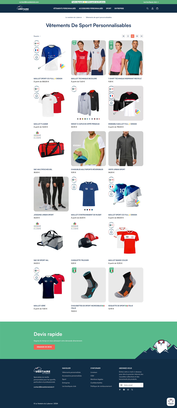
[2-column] (128, 36)
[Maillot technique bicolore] (88, 57)
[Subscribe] (141, 385)
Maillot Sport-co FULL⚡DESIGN (48, 79)
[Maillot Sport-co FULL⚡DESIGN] (51, 57)
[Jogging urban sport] (51, 194)
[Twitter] (132, 389)
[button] (157, 8)
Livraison (94, 372)
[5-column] (141, 36)
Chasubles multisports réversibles (87, 169)
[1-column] (123, 36)
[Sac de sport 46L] (51, 239)
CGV (92, 376)
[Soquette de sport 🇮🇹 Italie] (125, 284)
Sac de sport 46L (41, 260)
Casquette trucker (80, 260)
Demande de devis (44, 347)
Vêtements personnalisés (64, 8)
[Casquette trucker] (88, 239)
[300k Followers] (124, 389)
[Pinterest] (120, 389)
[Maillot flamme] (51, 103)
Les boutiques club (69, 386)
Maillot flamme (41, 124)
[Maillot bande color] (125, 239)
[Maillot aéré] (51, 284)
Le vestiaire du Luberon (73, 17)
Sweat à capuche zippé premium (85, 124)
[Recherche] (147, 8)
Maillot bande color (118, 260)
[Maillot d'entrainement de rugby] (88, 194)
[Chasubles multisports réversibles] (88, 148)
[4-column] (137, 36)
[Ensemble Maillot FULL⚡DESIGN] (125, 103)
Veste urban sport (116, 169)
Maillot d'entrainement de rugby (86, 215)
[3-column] (132, 36)
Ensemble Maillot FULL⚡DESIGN (122, 124)
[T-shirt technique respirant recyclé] (125, 57)
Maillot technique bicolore (84, 79)
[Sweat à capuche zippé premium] (88, 103)
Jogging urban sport (44, 215)
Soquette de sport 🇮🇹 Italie (120, 306)
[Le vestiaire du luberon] (23, 8)
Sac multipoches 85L (43, 169)
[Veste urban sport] (125, 148)
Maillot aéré (39, 306)
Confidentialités (96, 383)
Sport (108, 8)
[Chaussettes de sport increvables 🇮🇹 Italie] (88, 284)
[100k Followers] (128, 389)
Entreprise (119, 8)
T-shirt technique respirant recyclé (124, 79)
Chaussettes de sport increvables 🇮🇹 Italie (87, 307)
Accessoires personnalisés (91, 8)
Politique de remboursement (101, 386)
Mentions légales (97, 379)
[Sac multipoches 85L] (51, 148)
